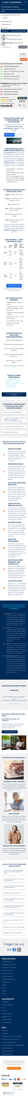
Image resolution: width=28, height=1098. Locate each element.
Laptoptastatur (15, 530)
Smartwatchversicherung (9, 979)
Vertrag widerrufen (7, 1022)
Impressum (5, 1030)
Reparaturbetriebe (7, 1019)
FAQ (14, 367)
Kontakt (4, 1010)
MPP (4, 988)
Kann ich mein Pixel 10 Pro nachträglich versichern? (14, 349)
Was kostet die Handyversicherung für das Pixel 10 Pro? (14, 355)
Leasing (4, 991)
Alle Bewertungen (14, 703)
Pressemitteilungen (7, 1054)
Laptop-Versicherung (8, 970)
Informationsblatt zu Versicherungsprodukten (14, 1045)
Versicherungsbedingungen (9, 1042)
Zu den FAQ (20, 134)
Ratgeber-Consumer (8, 1013)
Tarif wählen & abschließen (14, 285)
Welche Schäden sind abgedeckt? (14, 340)
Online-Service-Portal (15, 789)
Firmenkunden (6, 982)
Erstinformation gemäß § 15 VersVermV (12, 1036)
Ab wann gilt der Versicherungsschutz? (14, 344)
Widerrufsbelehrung (7, 1048)
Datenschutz (6, 1033)
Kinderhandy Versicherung (9, 964)
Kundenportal (6, 1002)
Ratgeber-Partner (7, 1016)
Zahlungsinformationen (8, 1051)
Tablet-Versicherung (8, 973)
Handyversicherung (7, 961)
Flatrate (4, 985)
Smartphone (16, 583)
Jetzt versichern (9, 134)
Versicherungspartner (8, 1004)
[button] (25, 2)
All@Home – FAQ (10, 387)
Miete (4, 994)
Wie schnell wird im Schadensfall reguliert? (14, 361)
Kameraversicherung (8, 976)
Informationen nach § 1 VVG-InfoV (11, 1039)
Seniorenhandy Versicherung (10, 967)
